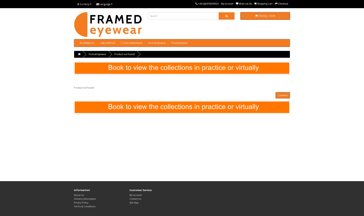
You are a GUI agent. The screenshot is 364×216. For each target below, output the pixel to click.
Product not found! (125, 54)
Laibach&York (107, 42)
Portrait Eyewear (157, 42)
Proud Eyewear (180, 42)
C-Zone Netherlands (132, 42)
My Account (227, 3)
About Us (79, 195)
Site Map (134, 202)
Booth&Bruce (87, 42)
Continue (283, 95)
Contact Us (135, 198)
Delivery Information (85, 198)
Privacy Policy (81, 202)
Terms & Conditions (84, 206)
